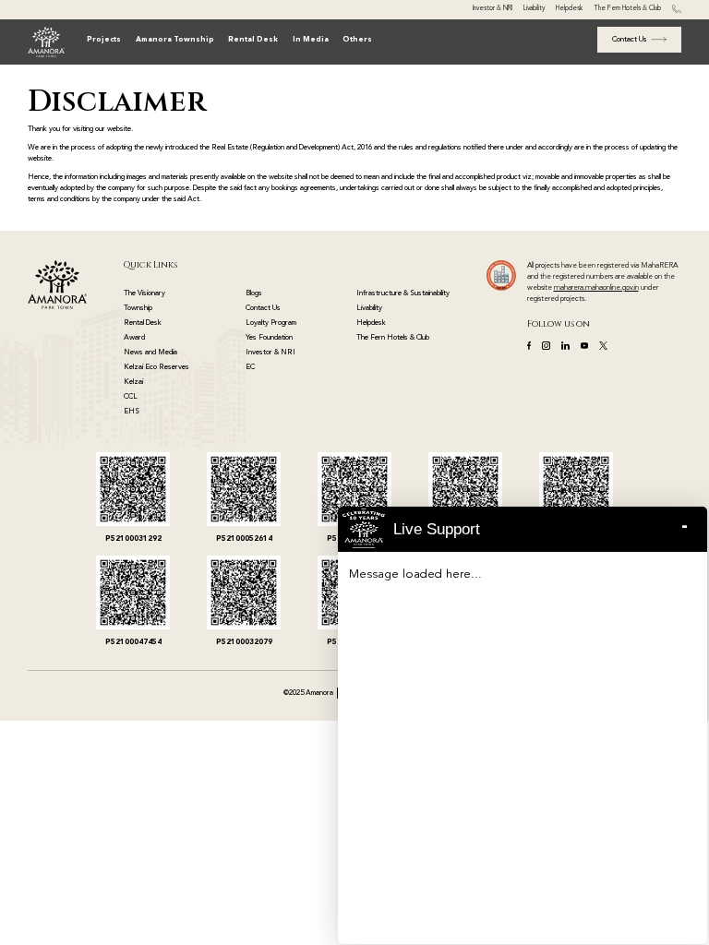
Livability (534, 9)
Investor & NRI (492, 9)
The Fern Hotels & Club (627, 9)
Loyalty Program (271, 323)
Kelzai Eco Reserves (156, 367)
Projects (104, 39)
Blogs (254, 293)
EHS (131, 411)
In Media (311, 39)
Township (138, 308)
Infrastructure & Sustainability (403, 293)
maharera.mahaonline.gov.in (596, 288)
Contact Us (263, 308)
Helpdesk (569, 9)
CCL (131, 397)
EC (250, 367)
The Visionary (144, 293)
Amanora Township (175, 39)
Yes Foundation (269, 337)
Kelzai (133, 382)
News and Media (150, 352)
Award (134, 337)
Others (357, 39)
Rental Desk (253, 39)
